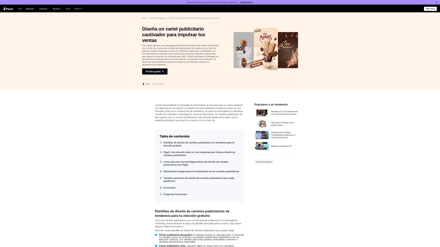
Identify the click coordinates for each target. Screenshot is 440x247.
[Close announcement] (436, 2)
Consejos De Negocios (158, 18)
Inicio (144, 18)
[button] (430, 9)
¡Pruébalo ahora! (246, 2)
